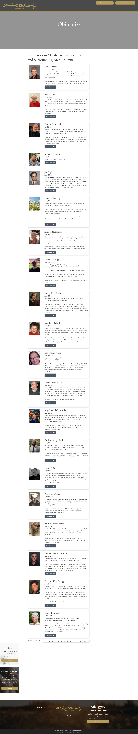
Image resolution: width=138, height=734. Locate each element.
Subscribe (10, 660)
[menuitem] (61, 7)
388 (80, 641)
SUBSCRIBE (98, 721)
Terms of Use (68, 732)
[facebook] (69, 715)
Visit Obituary (50, 87)
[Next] (88, 641)
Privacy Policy (61, 732)
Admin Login (76, 732)
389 (85, 641)
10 (73, 641)
